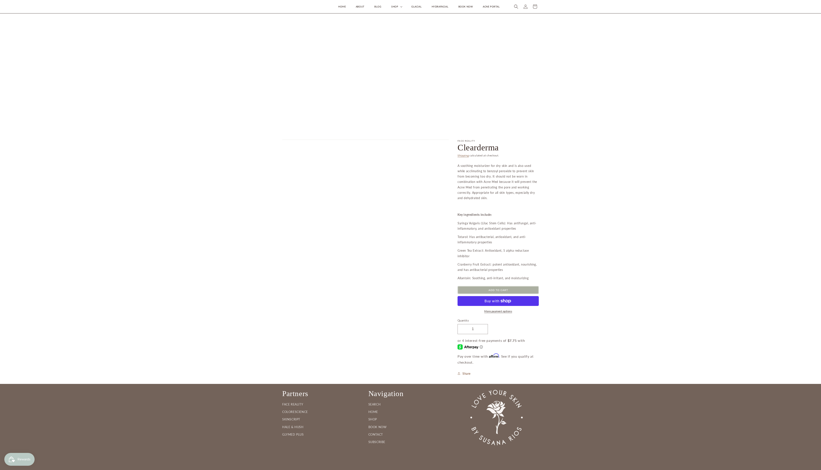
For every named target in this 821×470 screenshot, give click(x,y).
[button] (396, 7)
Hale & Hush (293, 427)
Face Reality (292, 404)
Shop (372, 419)
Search (374, 404)
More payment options (498, 311)
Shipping (463, 155)
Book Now (377, 427)
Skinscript (291, 419)
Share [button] (466, 373)
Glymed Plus (293, 434)
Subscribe (376, 442)
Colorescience (295, 412)
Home (373, 412)
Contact (375, 434)
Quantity (463, 320)
